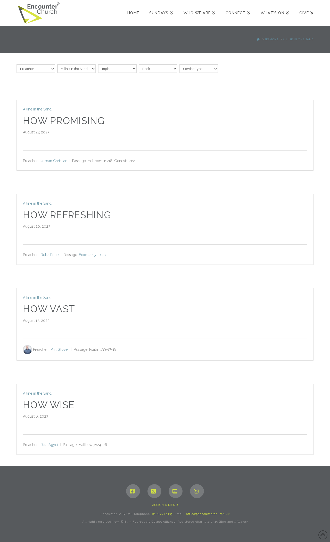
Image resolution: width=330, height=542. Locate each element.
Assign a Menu (165, 505)
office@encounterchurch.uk (208, 514)
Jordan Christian (53, 160)
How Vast (49, 309)
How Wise (49, 405)
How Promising (64, 120)
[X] (154, 491)
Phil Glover (60, 349)
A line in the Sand (37, 109)
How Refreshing (67, 215)
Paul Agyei (49, 445)
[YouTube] (176, 491)
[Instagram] (197, 491)
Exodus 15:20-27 (92, 255)
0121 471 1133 (162, 514)
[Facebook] (133, 491)
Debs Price (49, 255)
